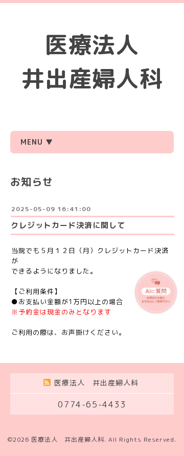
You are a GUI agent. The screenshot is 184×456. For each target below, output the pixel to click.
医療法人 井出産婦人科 (67, 439)
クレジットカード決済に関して (68, 225)
